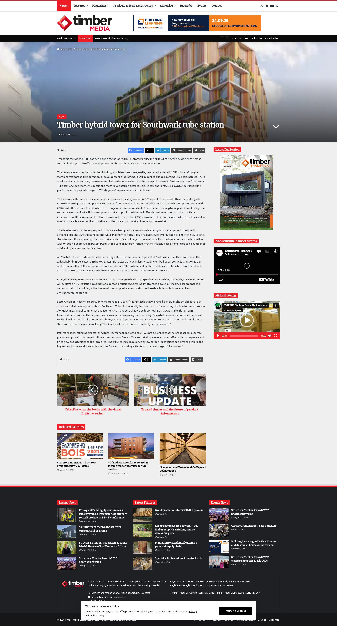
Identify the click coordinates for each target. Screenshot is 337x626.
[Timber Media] (84, 23)
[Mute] (270, 335)
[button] (247, 320)
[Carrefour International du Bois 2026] (219, 530)
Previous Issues (240, 38)
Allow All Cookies (236, 610)
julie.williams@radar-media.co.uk (108, 597)
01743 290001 (98, 600)
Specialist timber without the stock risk (178, 558)
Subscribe (186, 5)
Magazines (99, 5)
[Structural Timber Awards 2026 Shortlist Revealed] (66, 563)
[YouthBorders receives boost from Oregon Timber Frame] (66, 531)
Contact (217, 5)
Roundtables (271, 38)
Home (62, 49)
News (63, 5)
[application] (247, 320)
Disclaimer (274, 619)
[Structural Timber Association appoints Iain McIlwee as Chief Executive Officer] (66, 547)
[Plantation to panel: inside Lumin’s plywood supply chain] (142, 547)
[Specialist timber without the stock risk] (142, 563)
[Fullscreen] (275, 335)
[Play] (218, 335)
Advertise (166, 5)
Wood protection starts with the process (179, 510)
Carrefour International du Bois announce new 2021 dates (76, 464)
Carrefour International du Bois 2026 (253, 525)
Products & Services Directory (133, 5)
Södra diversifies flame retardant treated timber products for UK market (128, 466)
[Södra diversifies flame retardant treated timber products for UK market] (131, 446)
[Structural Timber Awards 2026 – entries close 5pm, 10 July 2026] (219, 561)
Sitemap (262, 619)
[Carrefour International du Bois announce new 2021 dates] (80, 446)
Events (202, 5)
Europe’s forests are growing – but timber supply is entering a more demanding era (176, 529)
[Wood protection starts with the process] (142, 515)
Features (79, 5)
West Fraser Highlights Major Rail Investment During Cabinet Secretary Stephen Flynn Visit (141, 38)
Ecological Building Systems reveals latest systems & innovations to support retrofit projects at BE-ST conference (103, 514)
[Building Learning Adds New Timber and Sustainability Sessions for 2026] (219, 546)
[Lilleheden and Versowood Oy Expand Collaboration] (183, 448)
